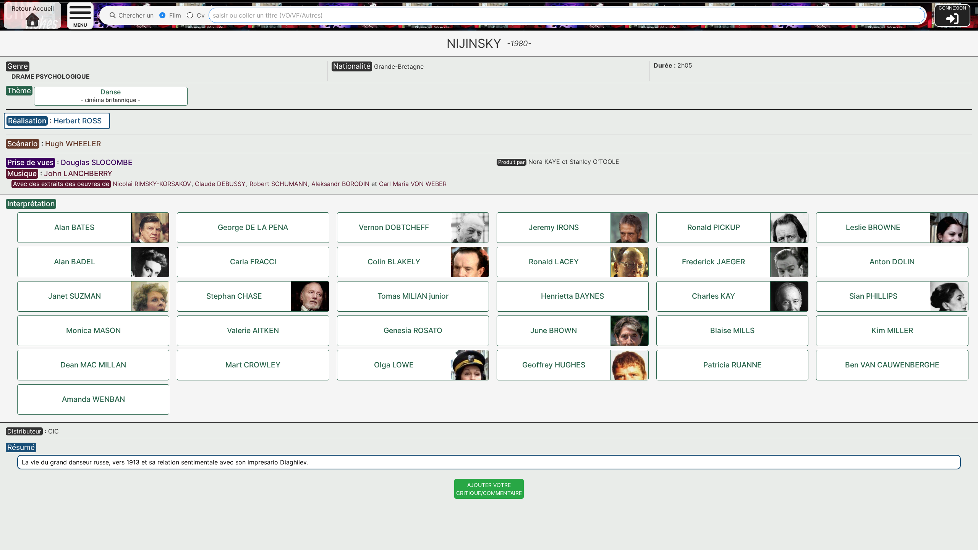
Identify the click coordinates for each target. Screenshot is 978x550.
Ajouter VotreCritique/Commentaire (489, 489)
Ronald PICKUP (713, 227)
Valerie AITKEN (253, 330)
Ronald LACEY (554, 261)
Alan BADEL (74, 261)
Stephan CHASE (234, 296)
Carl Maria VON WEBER (413, 184)
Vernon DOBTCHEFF (394, 227)
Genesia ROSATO (413, 330)
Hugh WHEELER (73, 143)
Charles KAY (713, 296)
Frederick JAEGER (713, 261)
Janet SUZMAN (74, 296)
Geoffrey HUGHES (553, 364)
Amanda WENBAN (93, 399)
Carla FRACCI (253, 261)
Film (174, 15)
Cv (200, 15)
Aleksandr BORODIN (340, 184)
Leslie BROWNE (873, 227)
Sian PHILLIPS (873, 296)
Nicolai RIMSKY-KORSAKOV (152, 184)
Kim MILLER (892, 330)
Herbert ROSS (77, 120)
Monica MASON (93, 330)
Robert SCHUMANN (278, 184)
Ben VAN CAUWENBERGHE (892, 364)
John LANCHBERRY (78, 173)
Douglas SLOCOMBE (97, 162)
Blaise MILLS (732, 330)
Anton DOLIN (892, 261)
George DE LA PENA (253, 227)
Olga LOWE (394, 364)
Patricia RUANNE (732, 364)
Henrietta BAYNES (572, 296)
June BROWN (553, 330)
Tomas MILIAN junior (413, 296)
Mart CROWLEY (252, 364)
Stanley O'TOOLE (594, 161)
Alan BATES (74, 227)
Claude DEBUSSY (220, 184)
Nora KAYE (544, 161)
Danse (110, 92)
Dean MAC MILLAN (93, 364)
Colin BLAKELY (394, 261)
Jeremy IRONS (554, 227)
